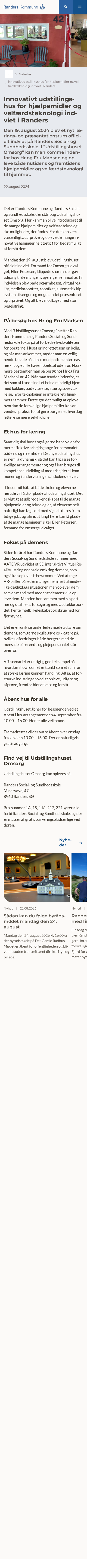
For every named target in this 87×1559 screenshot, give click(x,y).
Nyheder (25, 74)
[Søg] (66, 7)
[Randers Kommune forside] (25, 7)
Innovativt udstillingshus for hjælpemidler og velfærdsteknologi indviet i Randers (44, 84)
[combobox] (9, 74)
